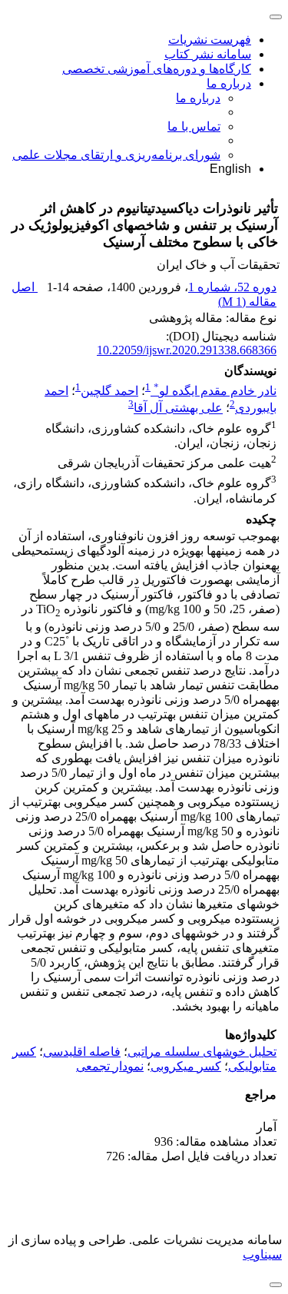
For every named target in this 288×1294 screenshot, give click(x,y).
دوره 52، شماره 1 (232, 287)
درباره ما (229, 83)
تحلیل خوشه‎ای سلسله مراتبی (201, 1051)
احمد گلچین (109, 390)
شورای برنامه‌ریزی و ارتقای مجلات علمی (116, 154)
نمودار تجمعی (110, 1066)
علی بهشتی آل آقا (178, 408)
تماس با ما (193, 126)
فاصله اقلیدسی (82, 1051)
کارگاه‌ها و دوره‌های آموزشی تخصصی (156, 68)
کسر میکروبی (186, 1066)
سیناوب (262, 1254)
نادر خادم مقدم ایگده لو (215, 390)
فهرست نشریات (209, 39)
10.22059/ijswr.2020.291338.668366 (186, 350)
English (230, 168)
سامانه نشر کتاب (207, 54)
